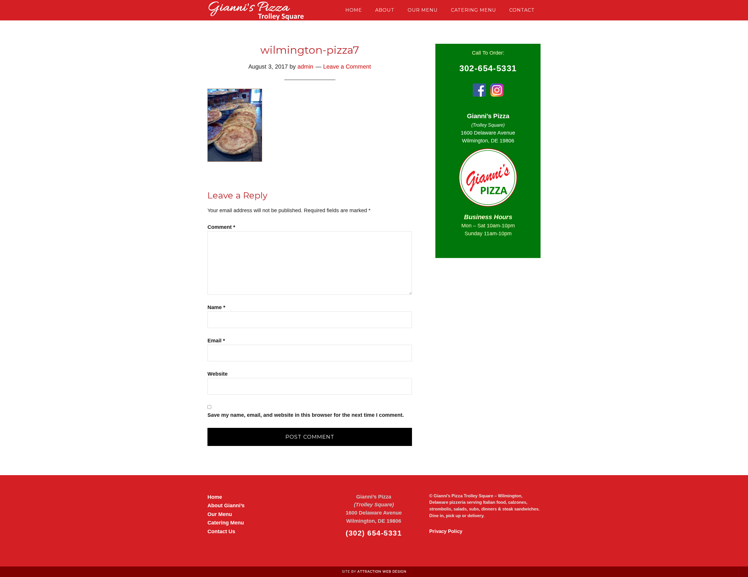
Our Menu (219, 514)
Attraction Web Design (381, 571)
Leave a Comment (347, 66)
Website (217, 374)
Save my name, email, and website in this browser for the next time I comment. (305, 415)
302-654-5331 (488, 68)
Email (216, 341)
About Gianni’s (226, 505)
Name (216, 307)
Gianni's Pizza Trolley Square (260, 10)
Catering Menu (225, 523)
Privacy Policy (445, 531)
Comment (221, 227)
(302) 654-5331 (374, 533)
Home (214, 497)
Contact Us (221, 531)
